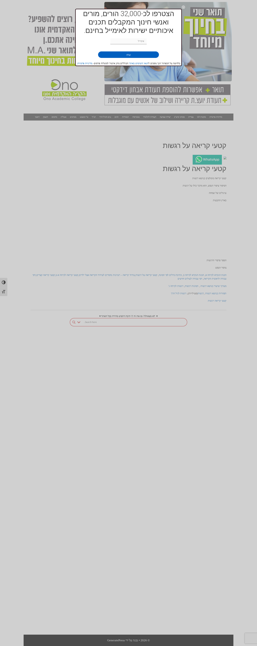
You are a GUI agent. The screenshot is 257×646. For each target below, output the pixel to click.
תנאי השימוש (141, 63)
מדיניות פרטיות (84, 63)
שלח (128, 55)
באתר (132, 63)
